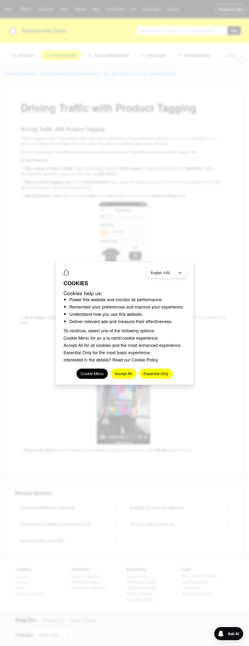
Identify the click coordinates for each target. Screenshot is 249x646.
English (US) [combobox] (160, 272)
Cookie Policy (145, 359)
